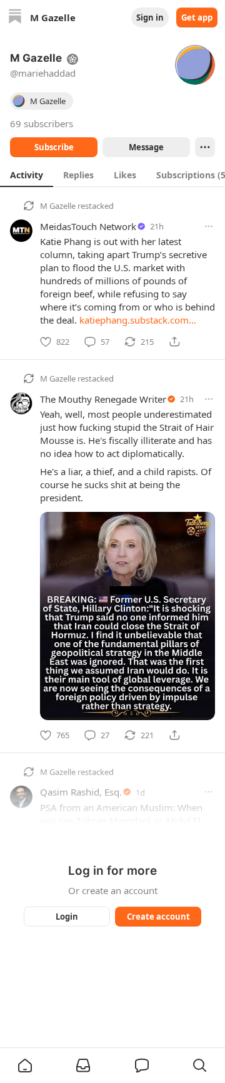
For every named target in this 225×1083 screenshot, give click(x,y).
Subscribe (54, 147)
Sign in (150, 17)
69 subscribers (41, 123)
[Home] (15, 18)
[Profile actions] (205, 147)
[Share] (174, 342)
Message (146, 147)
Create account (158, 916)
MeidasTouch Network (88, 226)
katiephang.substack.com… (137, 320)
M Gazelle (58, 205)
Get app (196, 17)
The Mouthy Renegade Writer (103, 399)
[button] (25, 1066)
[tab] (26, 174)
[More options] (209, 226)
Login (67, 916)
